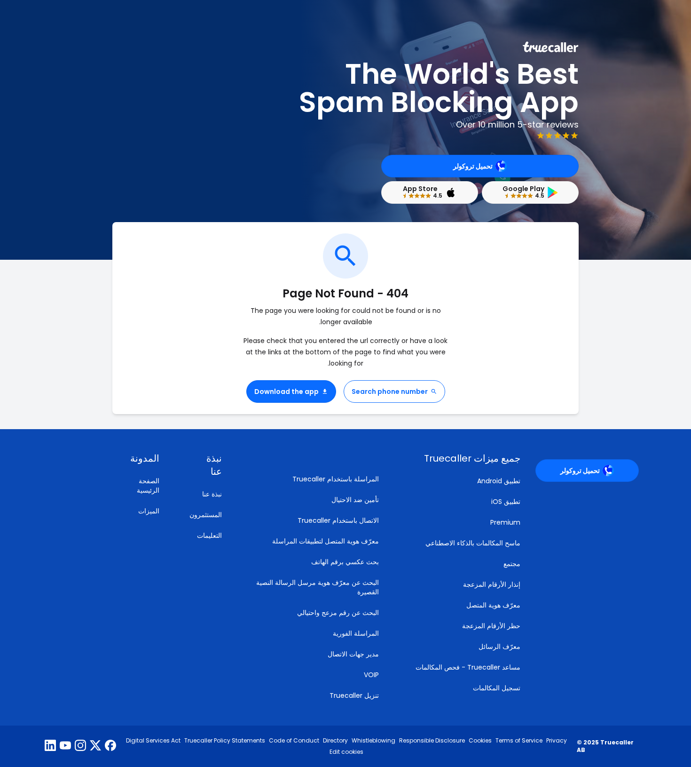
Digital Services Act (153, 740)
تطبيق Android (498, 481)
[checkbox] (201, 465)
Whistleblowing (373, 740)
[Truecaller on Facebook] (110, 746)
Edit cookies (346, 752)
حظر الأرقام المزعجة (491, 626)
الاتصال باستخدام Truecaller (338, 520)
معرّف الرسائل (499, 646)
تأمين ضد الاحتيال (355, 499)
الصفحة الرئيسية (148, 485)
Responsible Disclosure (432, 740)
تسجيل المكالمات (496, 688)
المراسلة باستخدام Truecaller (335, 479)
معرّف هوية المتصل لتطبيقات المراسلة (325, 541)
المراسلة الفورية (356, 633)
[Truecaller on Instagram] (80, 746)
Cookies (480, 740)
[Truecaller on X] (95, 746)
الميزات (148, 511)
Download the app (286, 391)
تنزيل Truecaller (354, 695)
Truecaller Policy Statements (224, 740)
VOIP (371, 674)
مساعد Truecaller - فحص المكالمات (468, 667)
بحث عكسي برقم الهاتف (345, 562)
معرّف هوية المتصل (493, 605)
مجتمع (511, 563)
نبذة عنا (212, 494)
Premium (505, 522)
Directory (335, 740)
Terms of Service (518, 740)
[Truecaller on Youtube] (65, 746)
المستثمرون (205, 514)
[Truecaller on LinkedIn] (50, 746)
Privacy (556, 740)
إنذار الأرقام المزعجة (491, 584)
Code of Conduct (294, 740)
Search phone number (390, 391)
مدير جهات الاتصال (353, 654)
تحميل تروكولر (473, 166)
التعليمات (209, 535)
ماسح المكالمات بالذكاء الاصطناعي (472, 543)
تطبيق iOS (505, 501)
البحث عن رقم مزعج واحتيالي (338, 612)
